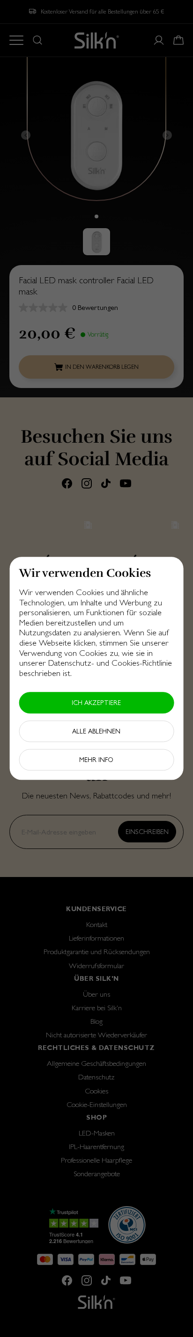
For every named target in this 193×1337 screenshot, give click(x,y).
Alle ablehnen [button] (96, 731)
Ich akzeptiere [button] (96, 703)
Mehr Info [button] (96, 760)
